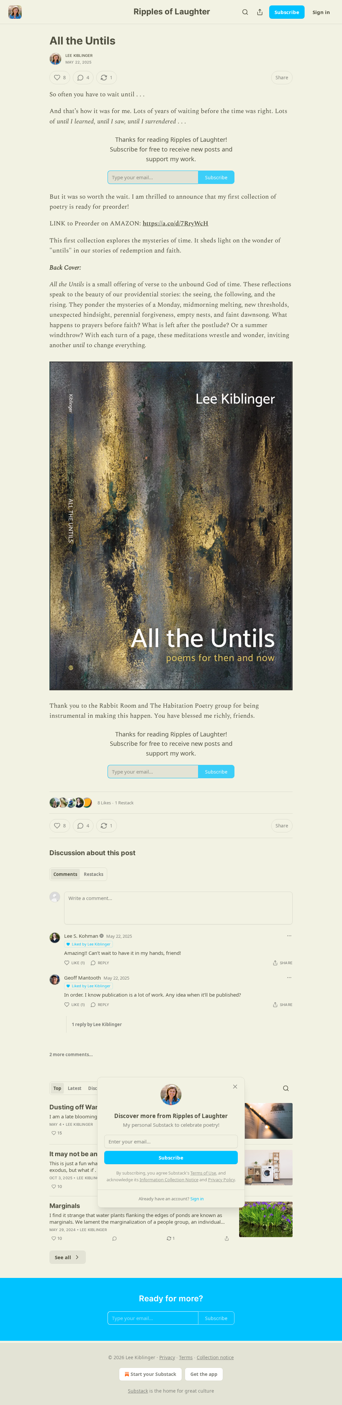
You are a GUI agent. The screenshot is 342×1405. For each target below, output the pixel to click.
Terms (186, 1357)
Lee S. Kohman (81, 935)
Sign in (321, 12)
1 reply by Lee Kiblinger (97, 1024)
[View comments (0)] (114, 1238)
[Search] (245, 12)
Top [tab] (57, 1088)
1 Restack (124, 803)
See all (63, 1257)
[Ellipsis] (289, 935)
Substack (138, 1391)
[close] (235, 1086)
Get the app (203, 1374)
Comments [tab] (65, 874)
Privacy (167, 1357)
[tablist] (78, 874)
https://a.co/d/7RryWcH (175, 223)
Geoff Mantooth (82, 977)
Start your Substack (153, 1374)
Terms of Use (203, 1173)
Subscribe (287, 12)
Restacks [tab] (93, 874)
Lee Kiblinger (79, 55)
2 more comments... (71, 1054)
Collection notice (215, 1357)
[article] (171, 1222)
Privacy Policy (221, 1180)
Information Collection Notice (169, 1180)
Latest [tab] (74, 1088)
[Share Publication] (260, 12)
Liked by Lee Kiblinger (91, 943)
